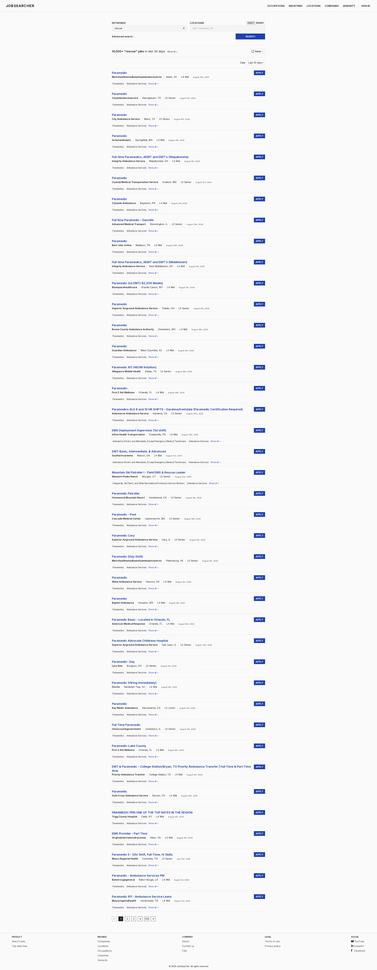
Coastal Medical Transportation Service (135, 182)
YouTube (359, 941)
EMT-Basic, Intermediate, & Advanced (139, 451)
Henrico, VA (152, 581)
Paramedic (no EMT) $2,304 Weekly (137, 283)
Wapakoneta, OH (158, 161)
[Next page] (153, 918)
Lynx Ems (117, 665)
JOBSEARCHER (20, 6)
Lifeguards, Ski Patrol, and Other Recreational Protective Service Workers (149, 483)
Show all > (172, 51)
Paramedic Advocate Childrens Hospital (140, 640)
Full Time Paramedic (126, 725)
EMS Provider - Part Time (129, 833)
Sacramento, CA (151, 707)
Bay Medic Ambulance (125, 707)
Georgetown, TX (151, 97)
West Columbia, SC (151, 350)
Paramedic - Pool (124, 514)
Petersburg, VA (174, 560)
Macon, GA (143, 455)
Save (258, 51)
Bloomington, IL (159, 224)
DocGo (116, 686)
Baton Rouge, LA (148, 879)
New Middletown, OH (161, 266)
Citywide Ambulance (124, 203)
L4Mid (185, 76)
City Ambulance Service (126, 119)
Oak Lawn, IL (169, 644)
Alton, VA (155, 837)
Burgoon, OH (134, 665)
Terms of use (272, 941)
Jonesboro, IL (153, 728)
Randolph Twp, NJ (134, 686)
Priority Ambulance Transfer (128, 774)
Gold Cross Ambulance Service (130, 795)
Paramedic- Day (123, 661)
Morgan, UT (149, 476)
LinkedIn (359, 946)
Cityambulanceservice (125, 97)
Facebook (359, 950)
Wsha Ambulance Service (127, 581)
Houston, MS (145, 602)
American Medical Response (128, 623)
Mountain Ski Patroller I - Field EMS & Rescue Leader (149, 472)
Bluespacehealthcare (124, 287)
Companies (104, 941)
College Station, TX (160, 774)
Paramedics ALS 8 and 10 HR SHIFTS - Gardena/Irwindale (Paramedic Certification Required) (177, 409)
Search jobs (18, 941)
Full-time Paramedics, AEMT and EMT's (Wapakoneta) (150, 157)
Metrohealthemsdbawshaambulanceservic (137, 76)
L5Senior (170, 97)
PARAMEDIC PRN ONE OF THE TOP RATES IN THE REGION (152, 812)
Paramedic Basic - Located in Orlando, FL (141, 619)
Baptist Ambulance (123, 602)
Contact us (188, 946)
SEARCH (250, 36)
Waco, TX (149, 119)
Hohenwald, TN (149, 900)
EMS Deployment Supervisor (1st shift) (139, 430)
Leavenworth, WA (155, 518)
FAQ (184, 950)
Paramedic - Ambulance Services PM (138, 875)
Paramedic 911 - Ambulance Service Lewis (142, 896)
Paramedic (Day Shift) (127, 556)
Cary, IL (166, 539)
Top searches (19, 946)
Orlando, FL (145, 392)
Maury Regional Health (125, 858)
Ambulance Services (137, 83)
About (185, 941)
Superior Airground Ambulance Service (135, 308)
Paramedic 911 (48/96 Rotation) (134, 367)
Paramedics (118, 83)
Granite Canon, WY (152, 287)
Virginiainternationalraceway (129, 837)
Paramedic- (120, 388)
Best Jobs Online (122, 245)
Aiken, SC (171, 76)
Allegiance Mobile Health (126, 371)
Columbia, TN (150, 858)
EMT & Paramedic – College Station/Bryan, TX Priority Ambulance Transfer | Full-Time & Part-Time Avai (181, 768)
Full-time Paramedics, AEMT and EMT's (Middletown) (149, 262)
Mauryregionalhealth (124, 900)
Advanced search (122, 36)
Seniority (103, 960)
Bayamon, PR (147, 203)
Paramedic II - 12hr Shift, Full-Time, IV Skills (142, 854)
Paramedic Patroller (126, 493)
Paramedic (119, 73)
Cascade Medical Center (126, 518)
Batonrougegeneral (123, 879)
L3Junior (170, 707)
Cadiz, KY (146, 816)
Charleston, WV (167, 329)
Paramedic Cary (123, 535)
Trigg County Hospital (124, 816)
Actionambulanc (121, 140)
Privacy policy (273, 946)
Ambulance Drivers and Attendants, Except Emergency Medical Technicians (149, 441)
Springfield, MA (144, 140)
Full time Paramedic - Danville (133, 220)
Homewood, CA (158, 497)
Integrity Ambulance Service (128, 161)
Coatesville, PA (157, 434)
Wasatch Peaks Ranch (125, 476)
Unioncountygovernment (126, 728)
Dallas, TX (150, 371)
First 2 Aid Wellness (123, 392)
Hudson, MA (169, 182)
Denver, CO (158, 795)
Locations (103, 946)
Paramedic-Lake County (129, 746)
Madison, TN (143, 245)
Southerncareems (122, 455)
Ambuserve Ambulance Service (130, 413)
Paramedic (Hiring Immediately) (134, 683)
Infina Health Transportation (128, 434)
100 (147, 918)
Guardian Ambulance (124, 350)
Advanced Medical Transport (129, 224)
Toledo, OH (168, 308)
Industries (103, 955)
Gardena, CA (160, 413)
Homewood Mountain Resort (128, 497)
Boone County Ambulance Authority (133, 329)
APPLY (259, 72)
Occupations (105, 950)
